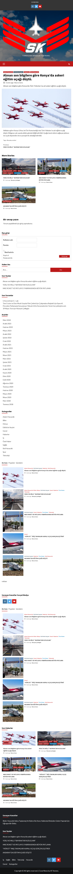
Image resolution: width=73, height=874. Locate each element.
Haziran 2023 (8, 327)
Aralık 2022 (7, 334)
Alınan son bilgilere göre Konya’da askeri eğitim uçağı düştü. (24, 281)
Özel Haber (17, 173)
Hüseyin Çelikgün (15, 180)
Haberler (26, 72)
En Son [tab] (5, 463)
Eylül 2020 (6, 380)
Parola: (6, 245)
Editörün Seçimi (18, 72)
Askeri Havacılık (8, 72)
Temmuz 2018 (8, 404)
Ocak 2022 (7, 341)
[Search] (69, 64)
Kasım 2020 (7, 373)
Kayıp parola (7, 258)
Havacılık (29, 860)
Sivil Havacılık (34, 72)
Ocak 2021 (7, 366)
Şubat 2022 (7, 338)
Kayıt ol (6, 255)
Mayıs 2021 (7, 352)
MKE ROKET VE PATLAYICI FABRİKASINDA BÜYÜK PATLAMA (27, 288)
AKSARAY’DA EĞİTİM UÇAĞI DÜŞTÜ (14, 206)
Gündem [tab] (19, 463)
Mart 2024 (7, 320)
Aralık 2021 (7, 345)
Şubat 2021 (7, 362)
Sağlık (5, 445)
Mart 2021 (7, 359)
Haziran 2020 (8, 390)
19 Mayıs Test (8, 308)
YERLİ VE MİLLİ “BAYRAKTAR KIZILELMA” (16, 146)
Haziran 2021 (8, 348)
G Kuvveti (6, 301)
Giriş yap (64, 256)
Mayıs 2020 (7, 394)
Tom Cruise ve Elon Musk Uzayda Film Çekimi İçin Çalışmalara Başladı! (28, 303)
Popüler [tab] (11, 463)
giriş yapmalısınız (26, 223)
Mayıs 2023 (7, 331)
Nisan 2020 (7, 397)
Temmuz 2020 (8, 387)
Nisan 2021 (7, 355)
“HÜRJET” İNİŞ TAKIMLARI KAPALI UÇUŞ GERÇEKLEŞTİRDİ (44, 536)
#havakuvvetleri (11, 140)
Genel (5, 173)
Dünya (19, 171)
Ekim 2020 (6, 376)
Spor (4, 452)
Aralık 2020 (7, 369)
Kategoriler (13, 864)
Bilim (15, 171)
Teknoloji (24, 173)
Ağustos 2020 (8, 383)
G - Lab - (16, 301)
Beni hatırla (9, 252)
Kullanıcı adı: (8, 240)
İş (3, 438)
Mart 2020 (7, 401)
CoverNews (43, 871)
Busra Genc (18, 83)
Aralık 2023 (7, 324)
